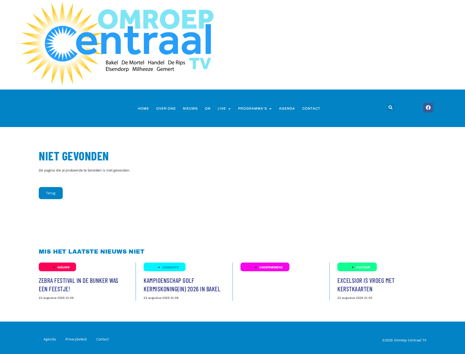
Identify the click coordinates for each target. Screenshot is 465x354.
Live (222, 108)
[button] (390, 107)
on (207, 108)
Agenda (287, 108)
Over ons (166, 108)
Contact (311, 108)
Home (143, 108)
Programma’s (252, 108)
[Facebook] (428, 108)
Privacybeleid (76, 339)
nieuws (190, 108)
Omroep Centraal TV (410, 340)
